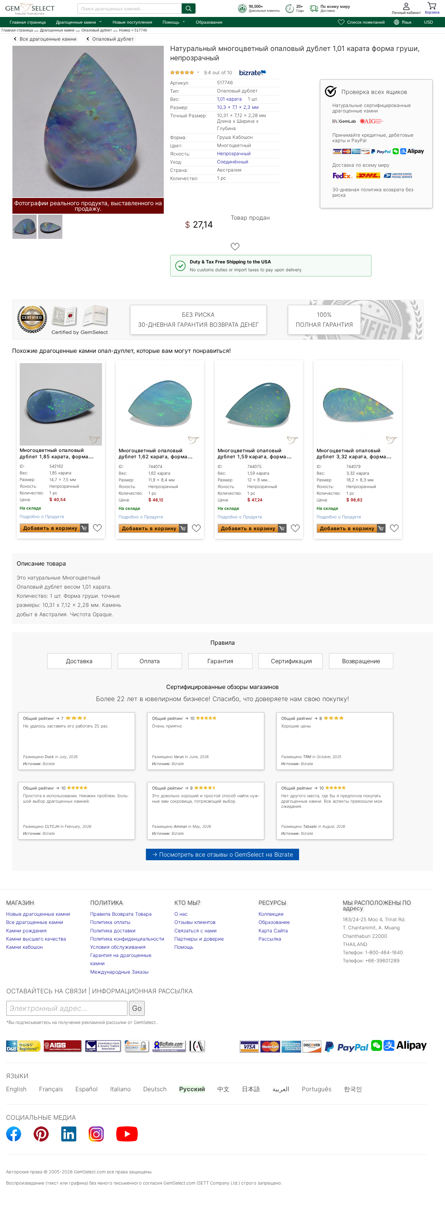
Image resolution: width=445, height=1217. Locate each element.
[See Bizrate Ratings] (252, 72)
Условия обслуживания (118, 947)
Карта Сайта (273, 931)
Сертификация (291, 661)
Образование (209, 22)
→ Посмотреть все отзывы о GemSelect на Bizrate (222, 854)
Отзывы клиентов (195, 922)
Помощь (174, 21)
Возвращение (361, 661)
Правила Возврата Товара (121, 914)
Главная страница (28, 22)
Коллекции (271, 914)
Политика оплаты (110, 922)
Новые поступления (132, 22)
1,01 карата (230, 99)
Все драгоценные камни (34, 922)
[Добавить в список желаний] (235, 246)
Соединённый (232, 162)
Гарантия (220, 661)
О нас (181, 914)
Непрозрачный (234, 153)
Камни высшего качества (36, 939)
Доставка (79, 661)
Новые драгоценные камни (38, 914)
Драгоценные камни (79, 21)
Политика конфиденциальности (127, 939)
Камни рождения (26, 931)
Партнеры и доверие (199, 939)
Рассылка (270, 939)
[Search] (189, 8)
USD (428, 22)
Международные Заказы (119, 972)
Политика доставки (113, 931)
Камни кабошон (24, 947)
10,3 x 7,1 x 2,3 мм (238, 107)
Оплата (150, 661)
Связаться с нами (195, 931)
